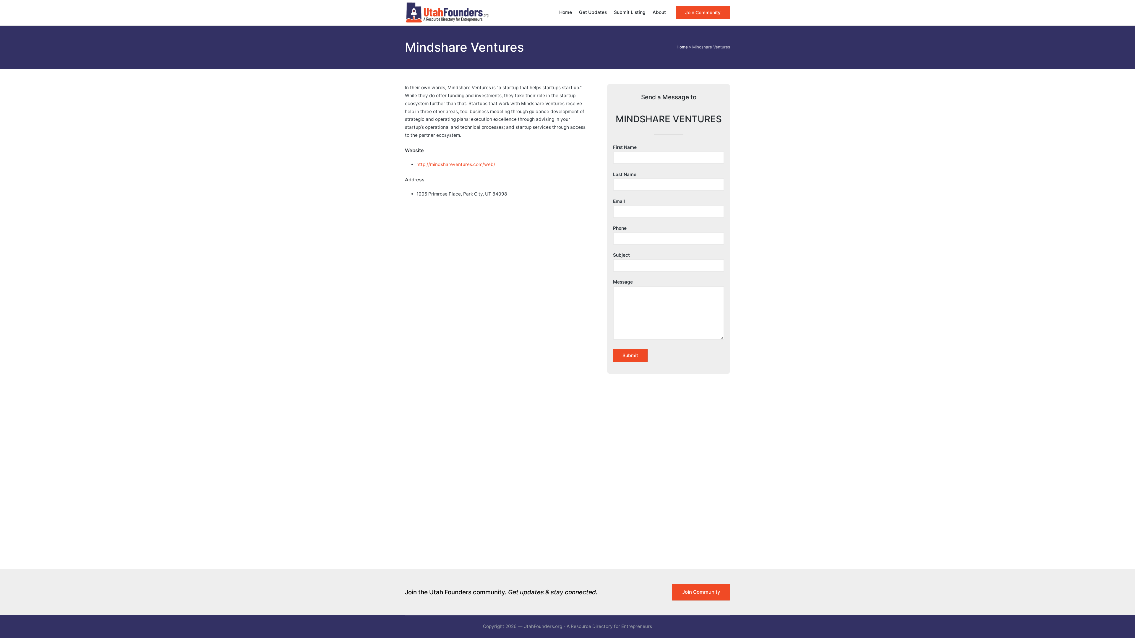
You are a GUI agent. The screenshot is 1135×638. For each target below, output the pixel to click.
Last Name (624, 174)
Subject (621, 255)
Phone (620, 228)
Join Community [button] (701, 592)
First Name (625, 147)
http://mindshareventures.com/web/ (455, 164)
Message (623, 282)
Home (682, 47)
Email (619, 201)
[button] (703, 12)
